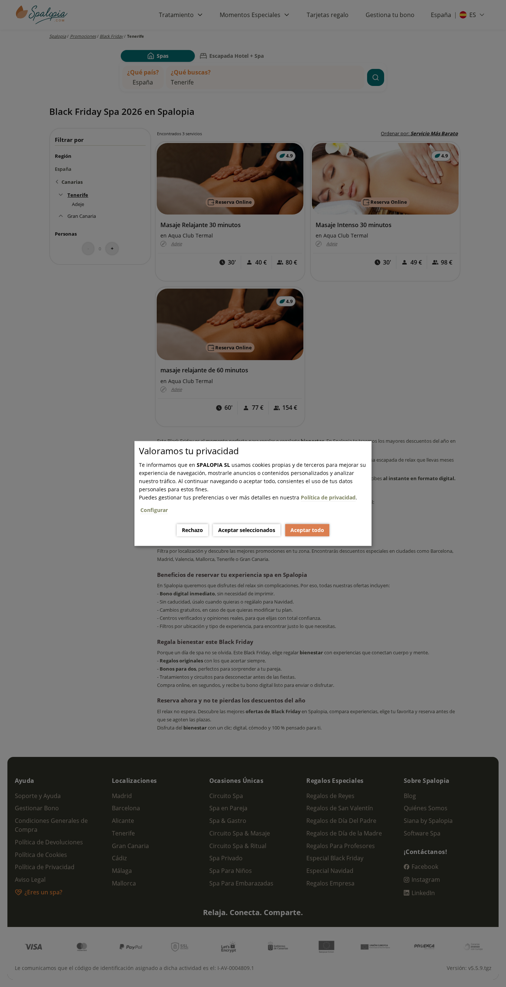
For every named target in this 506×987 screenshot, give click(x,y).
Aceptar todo (307, 530)
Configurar (154, 510)
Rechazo (192, 530)
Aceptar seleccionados (246, 530)
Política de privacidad (328, 497)
